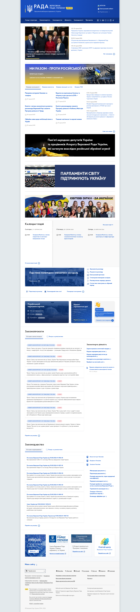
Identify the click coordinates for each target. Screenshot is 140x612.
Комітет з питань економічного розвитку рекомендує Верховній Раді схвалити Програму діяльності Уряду (38, 109)
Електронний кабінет (106, 9)
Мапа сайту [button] (30, 564)
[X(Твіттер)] (100, 20)
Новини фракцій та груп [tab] (64, 87)
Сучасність (33, 317)
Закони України (95, 464)
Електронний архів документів (94, 588)
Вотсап (94, 571)
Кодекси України (95, 460)
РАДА (41, 7)
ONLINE (69, 8)
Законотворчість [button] (45, 20)
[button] (28, 43)
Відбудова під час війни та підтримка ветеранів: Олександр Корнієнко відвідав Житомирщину (44, 55)
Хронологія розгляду (96, 269)
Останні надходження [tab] (33, 449)
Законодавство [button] (57, 20)
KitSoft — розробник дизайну (36, 603)
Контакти (89, 578)
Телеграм (112, 571)
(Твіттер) (69, 571)
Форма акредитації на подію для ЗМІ (65, 581)
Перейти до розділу (31, 435)
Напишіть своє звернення (104, 320)
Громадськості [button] (78, 20)
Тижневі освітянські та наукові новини (69, 119)
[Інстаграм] (105, 20)
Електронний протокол (97, 275)
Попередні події (62, 224)
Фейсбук (60, 571)
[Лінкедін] (110, 20)
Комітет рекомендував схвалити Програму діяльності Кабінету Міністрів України (69, 109)
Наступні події (107, 224)
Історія (32, 314)
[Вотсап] (108, 20)
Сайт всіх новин (107, 131)
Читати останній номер (57, 553)
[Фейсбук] (98, 20)
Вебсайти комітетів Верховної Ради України (66, 588)
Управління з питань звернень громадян (66, 575)
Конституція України (97, 457)
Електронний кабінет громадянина (96, 575)
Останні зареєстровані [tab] (34, 336)
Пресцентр (89, 20)
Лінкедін (102, 571)
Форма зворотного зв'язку (38, 594)
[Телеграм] (113, 20)
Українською (104, 12)
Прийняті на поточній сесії (95, 362)
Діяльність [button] (68, 20)
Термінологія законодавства (99, 489)
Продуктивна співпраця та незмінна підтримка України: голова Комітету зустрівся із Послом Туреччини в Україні (99, 97)
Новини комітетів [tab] (48, 87)
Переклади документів (97, 473)
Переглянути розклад (35, 291)
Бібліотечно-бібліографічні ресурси (65, 595)
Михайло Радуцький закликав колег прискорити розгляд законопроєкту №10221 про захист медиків (100, 106)
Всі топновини (108, 54)
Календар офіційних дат (98, 496)
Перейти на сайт (78, 551)
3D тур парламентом (36, 311)
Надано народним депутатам (96, 351)
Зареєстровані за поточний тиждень (98, 348)
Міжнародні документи (97, 470)
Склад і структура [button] (31, 20)
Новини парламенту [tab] (33, 87)
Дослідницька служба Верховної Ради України (98, 591)
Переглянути (33, 281)
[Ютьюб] (103, 20)
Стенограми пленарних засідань (100, 278)
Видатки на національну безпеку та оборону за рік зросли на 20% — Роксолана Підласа (68, 95)
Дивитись (33, 551)
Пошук (56, 336)
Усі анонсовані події (31, 263)
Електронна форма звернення (63, 578)
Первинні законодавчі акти (98, 481)
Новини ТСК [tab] (79, 87)
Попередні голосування (74, 291)
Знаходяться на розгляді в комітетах (98, 359)
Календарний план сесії (54, 291)
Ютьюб (77, 571)
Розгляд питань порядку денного (100, 280)
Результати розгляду (96, 272)
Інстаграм (86, 571)
